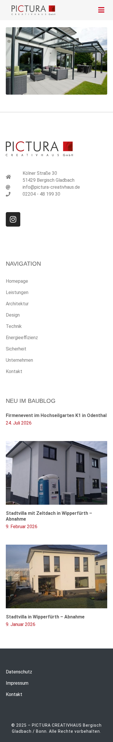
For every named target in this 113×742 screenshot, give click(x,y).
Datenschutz (19, 672)
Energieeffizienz (22, 337)
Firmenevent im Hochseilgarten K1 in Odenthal (56, 415)
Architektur (17, 303)
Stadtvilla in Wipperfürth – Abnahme (45, 617)
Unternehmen (19, 360)
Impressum (17, 683)
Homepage (17, 281)
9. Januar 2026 (20, 624)
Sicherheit (16, 349)
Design (13, 315)
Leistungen (17, 292)
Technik (14, 326)
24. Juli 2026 (19, 423)
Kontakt (14, 371)
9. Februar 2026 (21, 526)
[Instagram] (13, 219)
